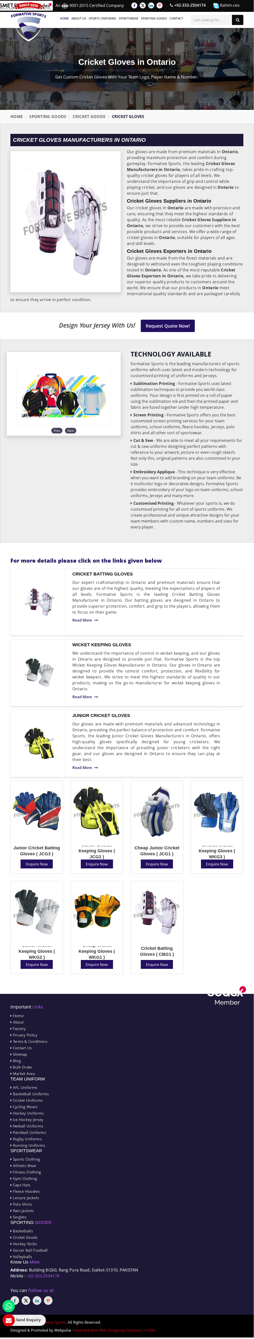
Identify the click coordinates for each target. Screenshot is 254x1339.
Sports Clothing (26, 1159)
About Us (78, 18)
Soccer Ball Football (30, 1250)
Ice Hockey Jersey (27, 1119)
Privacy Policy (24, 1034)
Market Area (23, 1073)
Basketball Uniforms (30, 1093)
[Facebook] (134, 5)
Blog (16, 1060)
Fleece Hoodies (26, 1191)
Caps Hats (21, 1184)
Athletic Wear (24, 1165)
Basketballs (22, 1230)
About (18, 1022)
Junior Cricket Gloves (101, 715)
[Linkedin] (151, 5)
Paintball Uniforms (29, 1132)
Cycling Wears (24, 1106)
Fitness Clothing (26, 1172)
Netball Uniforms (27, 1126)
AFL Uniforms (24, 1087)
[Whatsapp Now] (8, 1306)
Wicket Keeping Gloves (101, 644)
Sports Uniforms (102, 18)
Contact (176, 18)
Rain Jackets (23, 1210)
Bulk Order (22, 1067)
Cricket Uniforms (27, 1100)
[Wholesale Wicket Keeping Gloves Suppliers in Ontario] (39, 672)
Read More (82, 620)
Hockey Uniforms (28, 1113)
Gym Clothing (24, 1178)
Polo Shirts (22, 1204)
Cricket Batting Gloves (102, 574)
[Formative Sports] (28, 21)
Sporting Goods (154, 18)
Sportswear (128, 18)
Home (64, 18)
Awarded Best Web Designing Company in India (115, 1330)
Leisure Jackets (25, 1197)
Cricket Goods (89, 116)
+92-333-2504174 (189, 5)
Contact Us (22, 1047)
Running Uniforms (28, 1145)
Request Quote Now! (168, 326)
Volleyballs (22, 1256)
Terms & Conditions (29, 1041)
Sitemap (19, 1054)
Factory (19, 1028)
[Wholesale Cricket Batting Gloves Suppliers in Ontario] (39, 601)
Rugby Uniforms (27, 1138)
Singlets (19, 1217)
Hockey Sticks (24, 1243)
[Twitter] (143, 5)
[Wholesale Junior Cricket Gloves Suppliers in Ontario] (39, 743)
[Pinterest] (160, 5)
